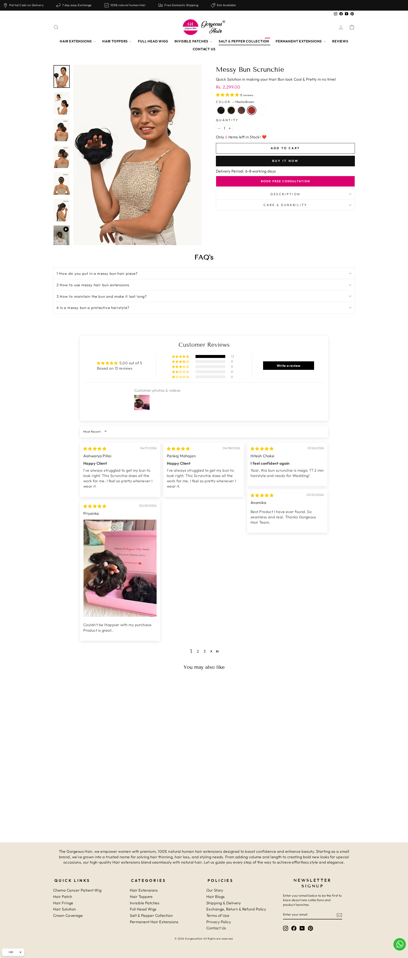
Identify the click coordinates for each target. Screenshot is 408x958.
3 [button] (205, 651)
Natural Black (221, 110)
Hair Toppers (141, 896)
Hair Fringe (63, 902)
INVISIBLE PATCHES (191, 41)
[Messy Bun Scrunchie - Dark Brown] (83, 812)
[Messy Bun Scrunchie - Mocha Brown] (95, 812)
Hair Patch (62, 896)
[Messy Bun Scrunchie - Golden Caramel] (101, 812)
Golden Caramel (262, 110)
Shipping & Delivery (223, 902)
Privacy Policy (218, 921)
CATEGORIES (148, 880)
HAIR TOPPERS (115, 41)
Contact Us (216, 928)
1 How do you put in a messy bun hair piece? (97, 273)
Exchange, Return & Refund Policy (236, 909)
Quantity (227, 120)
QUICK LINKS (72, 880)
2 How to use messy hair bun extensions (93, 285)
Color (235, 102)
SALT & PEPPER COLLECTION (244, 41)
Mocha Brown (251, 110)
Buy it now (285, 161)
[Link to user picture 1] (120, 568)
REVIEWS (340, 41)
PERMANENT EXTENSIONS (299, 41)
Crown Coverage (68, 915)
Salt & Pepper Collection (151, 915)
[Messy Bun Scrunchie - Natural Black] (78, 812)
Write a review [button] (288, 365)
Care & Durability (285, 205)
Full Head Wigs (143, 909)
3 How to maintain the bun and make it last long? (102, 296)
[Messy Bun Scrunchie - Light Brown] (89, 812)
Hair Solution (64, 909)
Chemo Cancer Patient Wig (77, 890)
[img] (94, 448)
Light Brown (241, 110)
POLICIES (220, 880)
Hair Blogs (215, 896)
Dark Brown (231, 110)
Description (285, 194)
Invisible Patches (145, 902)
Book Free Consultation (285, 181)
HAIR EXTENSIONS (76, 41)
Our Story (214, 890)
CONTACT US (204, 49)
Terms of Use (217, 915)
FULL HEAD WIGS (153, 41)
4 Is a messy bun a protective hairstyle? (93, 307)
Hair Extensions (144, 890)
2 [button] (198, 651)
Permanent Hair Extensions (154, 921)
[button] (228, 94)
